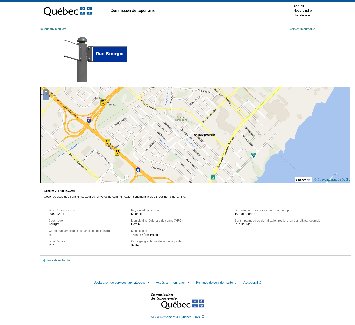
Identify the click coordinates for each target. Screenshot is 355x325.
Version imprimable (302, 29)
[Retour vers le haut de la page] (343, 298)
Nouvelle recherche (58, 260)
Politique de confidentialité (214, 282)
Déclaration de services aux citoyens (119, 282)
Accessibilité (252, 282)
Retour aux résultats (53, 29)
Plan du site (302, 15)
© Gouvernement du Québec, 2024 (175, 317)
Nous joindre (303, 10)
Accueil (299, 6)
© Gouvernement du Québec (333, 179)
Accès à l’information (170, 282)
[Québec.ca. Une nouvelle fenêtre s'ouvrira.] (67, 10)
